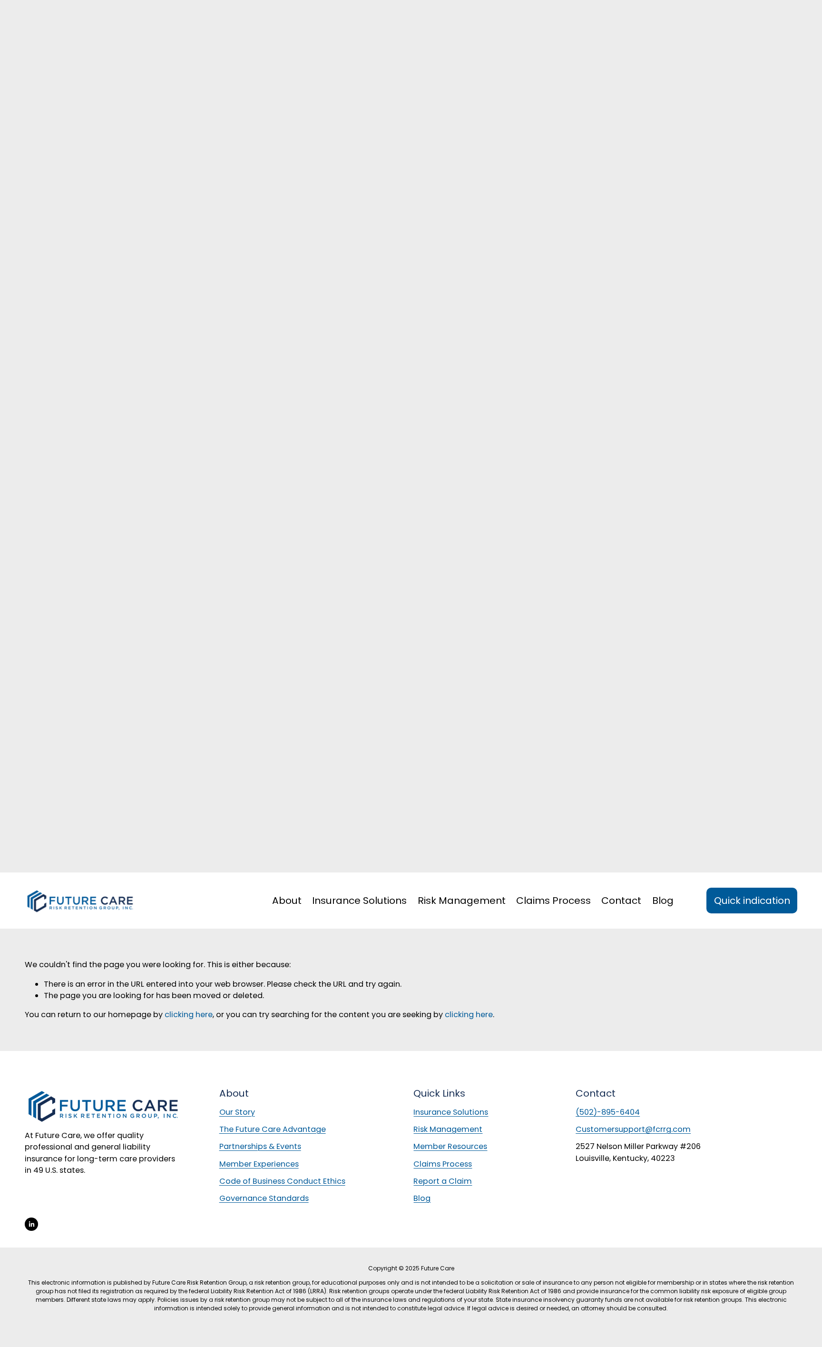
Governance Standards (264, 1198)
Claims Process (553, 900)
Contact (621, 900)
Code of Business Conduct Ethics (282, 1181)
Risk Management (462, 900)
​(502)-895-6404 (608, 1112)
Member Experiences (259, 1164)
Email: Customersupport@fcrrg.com (60, 14)
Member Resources (31, 44)
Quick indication (752, 900)
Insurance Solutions (450, 1112)
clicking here (189, 1014)
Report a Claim (24, 24)
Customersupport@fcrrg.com (633, 1129)
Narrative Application (35, 34)
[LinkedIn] (31, 1224)
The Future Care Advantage (272, 1129)
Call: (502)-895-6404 (34, 4)
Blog (663, 900)
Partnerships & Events (260, 1146)
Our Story (237, 1112)
